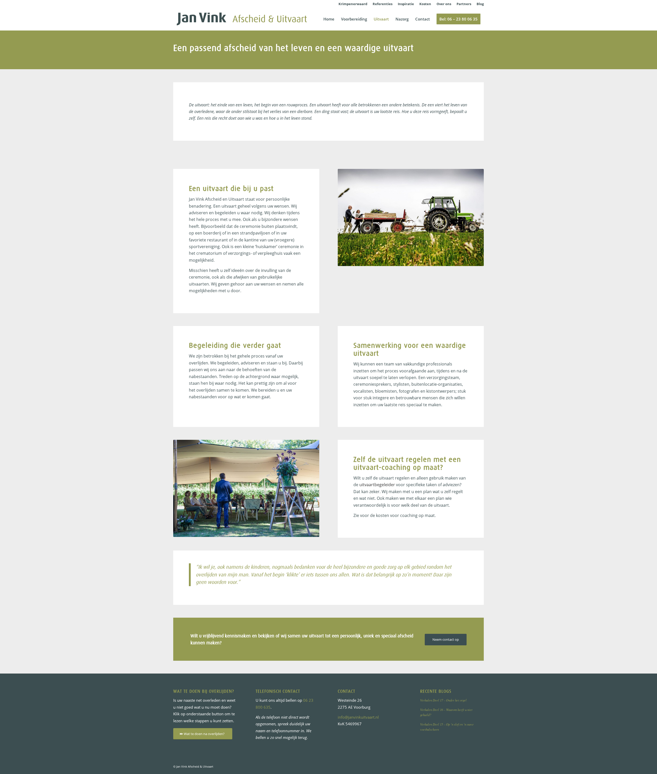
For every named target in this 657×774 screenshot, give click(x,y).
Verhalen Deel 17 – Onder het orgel (443, 700)
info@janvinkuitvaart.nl (358, 717)
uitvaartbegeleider (377, 484)
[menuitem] (353, 4)
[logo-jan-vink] (241, 18)
